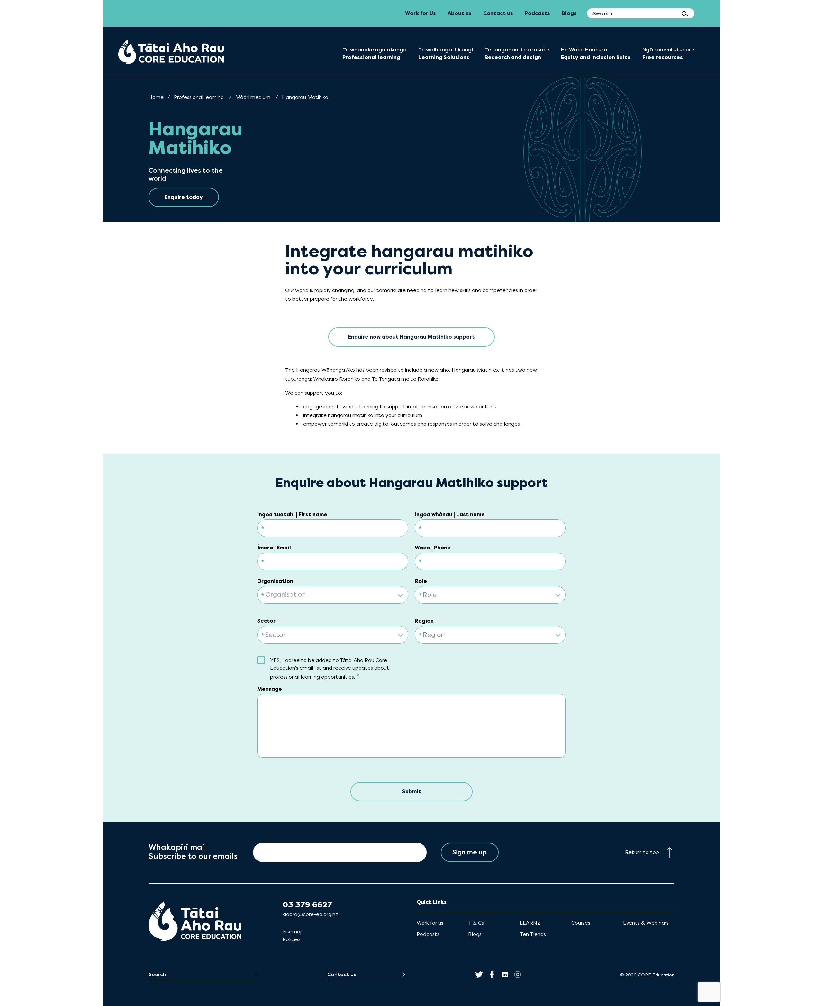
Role (421, 581)
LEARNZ (530, 923)
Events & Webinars (646, 923)
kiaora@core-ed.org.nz (310, 914)
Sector (266, 621)
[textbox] (333, 595)
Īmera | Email (274, 548)
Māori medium (252, 97)
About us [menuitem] (460, 13)
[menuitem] (171, 52)
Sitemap (293, 932)
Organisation (275, 581)
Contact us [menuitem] (498, 13)
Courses (580, 923)
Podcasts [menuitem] (537, 13)
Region (424, 621)
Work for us (430, 923)
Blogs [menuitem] (569, 13)
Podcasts (428, 934)
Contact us (341, 974)
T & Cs (476, 923)
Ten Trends (533, 934)
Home (156, 97)
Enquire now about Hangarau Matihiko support (411, 337)
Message (269, 689)
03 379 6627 (307, 904)
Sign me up (469, 852)
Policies (292, 939)
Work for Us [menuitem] (420, 13)
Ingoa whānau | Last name (450, 515)
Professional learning (199, 97)
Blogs (475, 934)
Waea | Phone (433, 548)
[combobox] (333, 590)
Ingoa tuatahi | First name (292, 515)
